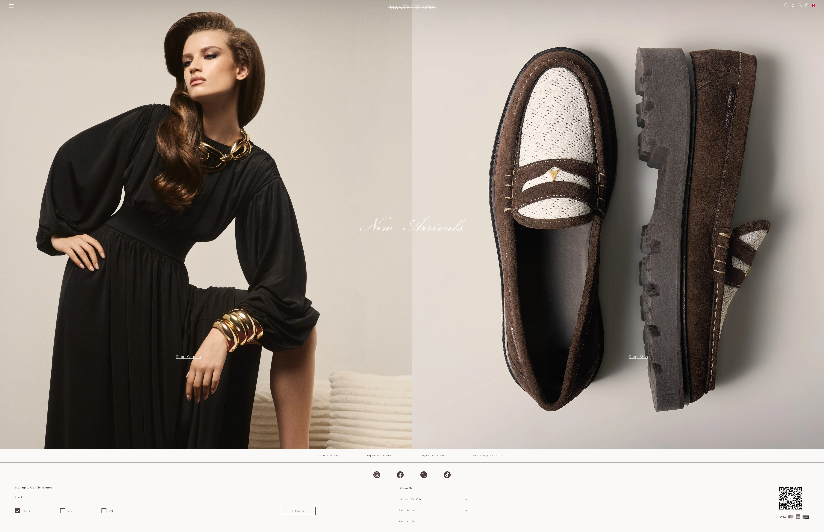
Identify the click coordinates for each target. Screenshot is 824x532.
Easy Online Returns (432, 455)
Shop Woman (188, 356)
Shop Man (638, 356)
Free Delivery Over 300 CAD (489, 455)
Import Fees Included (379, 455)
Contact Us (407, 521)
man (71, 510)
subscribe (298, 510)
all (111, 510)
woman (27, 510)
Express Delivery (329, 455)
